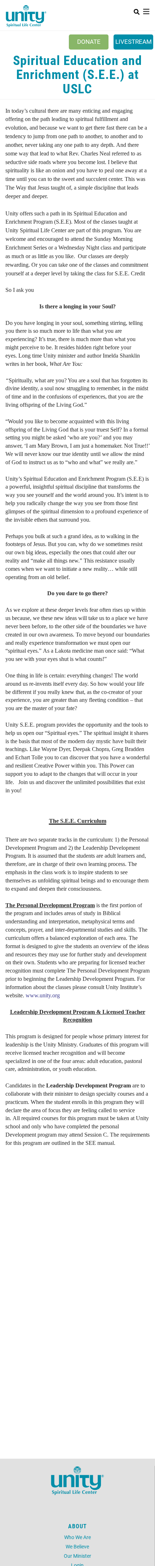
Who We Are (77, 1537)
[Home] (26, 16)
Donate (89, 41)
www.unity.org (43, 995)
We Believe (77, 1546)
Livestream (133, 41)
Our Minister (77, 1555)
